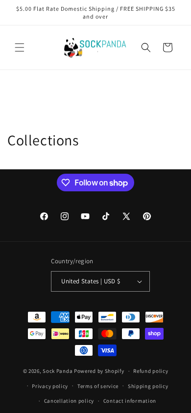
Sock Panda (57, 370)
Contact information (129, 400)
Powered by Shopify (99, 370)
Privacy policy (50, 386)
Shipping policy (148, 386)
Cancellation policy (69, 400)
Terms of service (98, 386)
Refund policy (150, 370)
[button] (19, 47)
